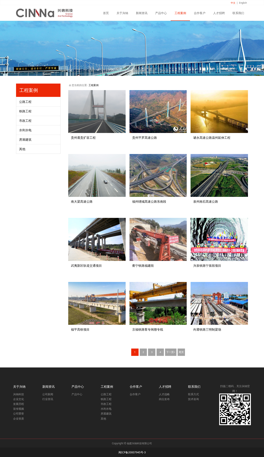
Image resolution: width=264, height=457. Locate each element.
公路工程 (25, 102)
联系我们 (238, 13)
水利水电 (25, 130)
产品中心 (161, 13)
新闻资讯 (141, 13)
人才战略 (164, 394)
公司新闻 (47, 394)
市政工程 (25, 120)
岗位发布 (164, 399)
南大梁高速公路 (82, 201)
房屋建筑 (25, 139)
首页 (106, 13)
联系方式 (193, 394)
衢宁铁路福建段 (143, 265)
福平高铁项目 (80, 329)
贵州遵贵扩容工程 (83, 137)
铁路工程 (25, 111)
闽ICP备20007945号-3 (132, 452)
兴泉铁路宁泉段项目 (207, 265)
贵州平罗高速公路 (144, 137)
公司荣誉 (18, 413)
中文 (233, 2)
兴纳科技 (18, 394)
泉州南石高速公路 (205, 201)
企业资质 (18, 418)
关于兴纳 (122, 13)
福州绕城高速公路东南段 (149, 201)
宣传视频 (18, 408)
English (243, 2)
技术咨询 (193, 399)
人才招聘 (219, 13)
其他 (22, 149)
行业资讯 (47, 399)
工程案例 (180, 13)
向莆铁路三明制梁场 (207, 329)
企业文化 (18, 399)
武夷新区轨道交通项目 (86, 265)
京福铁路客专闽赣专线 (147, 329)
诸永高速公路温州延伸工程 (211, 137)
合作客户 (199, 13)
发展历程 (18, 404)
